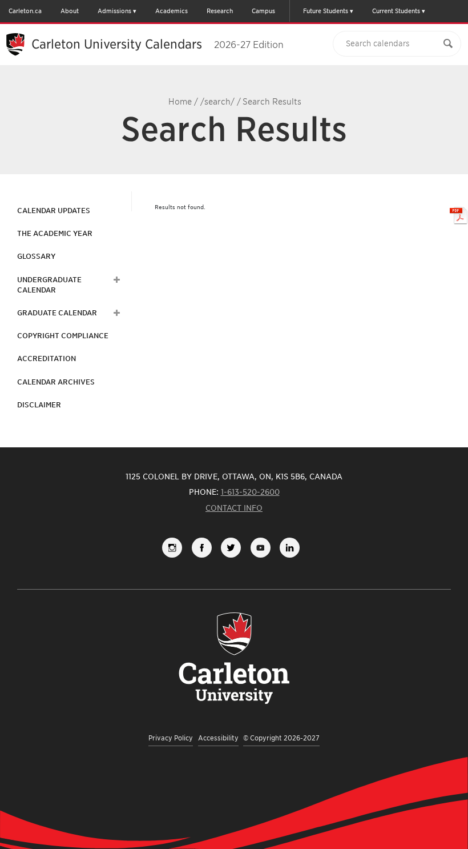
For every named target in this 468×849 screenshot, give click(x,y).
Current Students (396, 11)
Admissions (114, 11)
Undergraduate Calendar (49, 284)
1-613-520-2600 (250, 491)
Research (220, 11)
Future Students (325, 11)
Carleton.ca (25, 11)
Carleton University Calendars (157, 44)
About (69, 11)
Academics (171, 11)
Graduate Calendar (57, 313)
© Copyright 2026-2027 (281, 738)
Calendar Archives (56, 382)
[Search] (448, 44)
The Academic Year (54, 233)
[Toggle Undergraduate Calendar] (115, 280)
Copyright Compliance (62, 335)
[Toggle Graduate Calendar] (115, 313)
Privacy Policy (170, 738)
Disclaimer (39, 405)
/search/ (217, 102)
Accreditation (46, 358)
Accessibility (218, 738)
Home (180, 102)
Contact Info (234, 507)
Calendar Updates (53, 210)
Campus (263, 11)
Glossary (36, 256)
